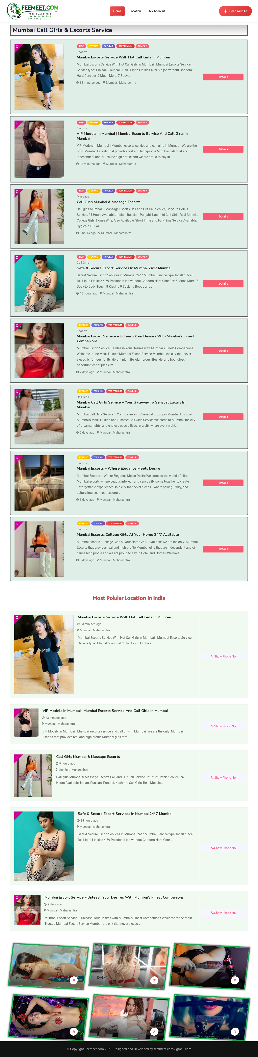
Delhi (101, 978)
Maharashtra (127, 82)
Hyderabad (107, 1029)
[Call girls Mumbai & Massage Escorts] (39, 216)
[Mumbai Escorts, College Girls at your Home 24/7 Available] (39, 549)
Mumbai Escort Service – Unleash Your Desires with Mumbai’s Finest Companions (135, 338)
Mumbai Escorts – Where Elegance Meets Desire (118, 468)
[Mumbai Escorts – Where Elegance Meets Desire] (39, 483)
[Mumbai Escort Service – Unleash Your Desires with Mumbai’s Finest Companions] (39, 350)
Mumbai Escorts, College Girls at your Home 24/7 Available (128, 534)
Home (117, 11)
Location (135, 11)
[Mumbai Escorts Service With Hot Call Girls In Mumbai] (39, 77)
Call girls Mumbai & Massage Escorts (108, 202)
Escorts (82, 52)
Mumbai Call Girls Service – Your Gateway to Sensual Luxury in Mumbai (131, 404)
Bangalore (26, 1029)
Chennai (184, 1029)
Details (223, 77)
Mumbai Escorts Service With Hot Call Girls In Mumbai (123, 57)
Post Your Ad (238, 11)
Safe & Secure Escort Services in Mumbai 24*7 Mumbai (124, 268)
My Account (157, 11)
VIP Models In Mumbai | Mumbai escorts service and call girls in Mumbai (132, 136)
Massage (83, 196)
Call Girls (83, 262)
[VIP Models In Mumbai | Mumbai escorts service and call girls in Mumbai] (39, 149)
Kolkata (184, 978)
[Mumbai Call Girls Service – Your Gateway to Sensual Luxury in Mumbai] (39, 416)
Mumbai (111, 82)
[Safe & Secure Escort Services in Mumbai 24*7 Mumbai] (39, 283)
